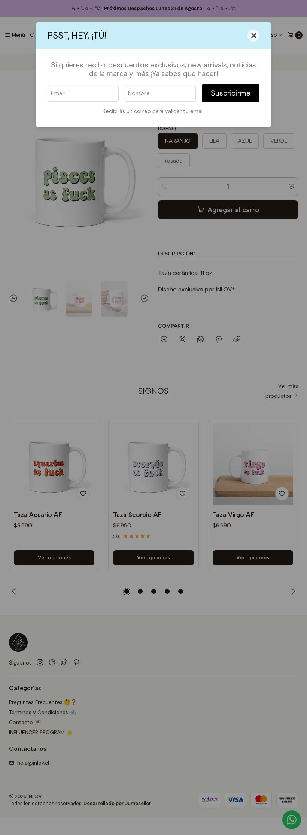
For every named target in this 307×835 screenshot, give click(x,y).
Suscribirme (230, 93)
